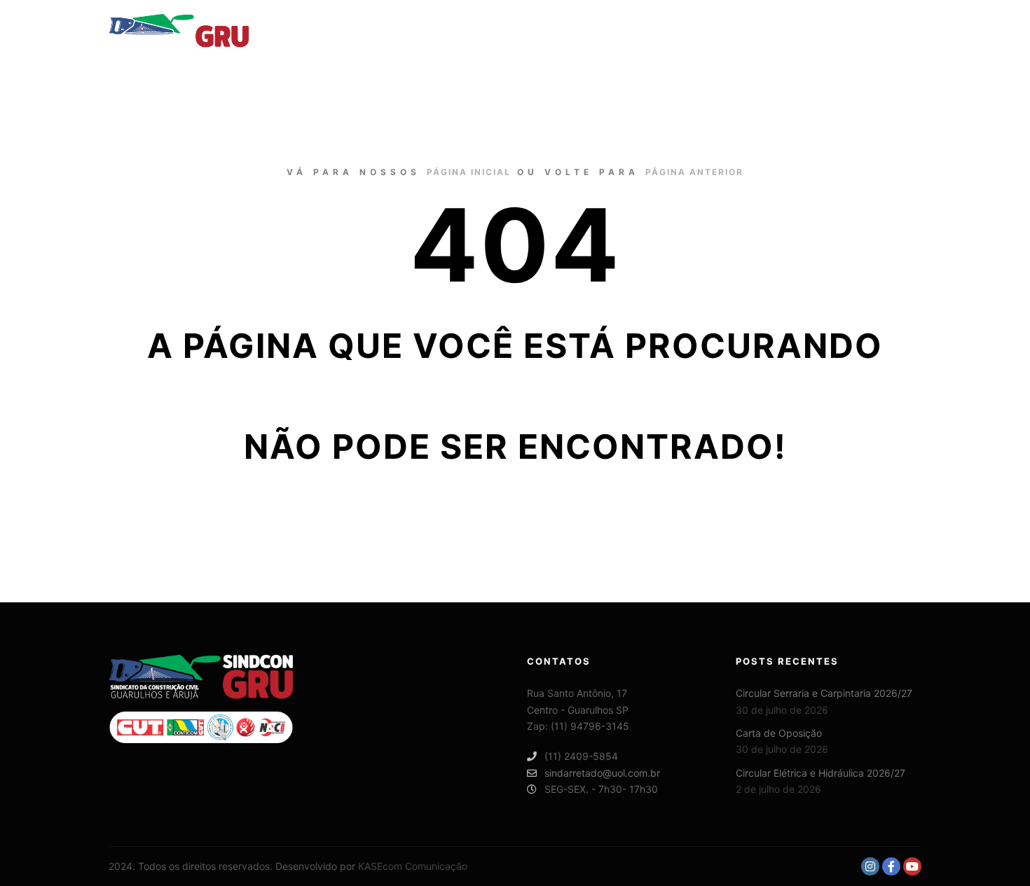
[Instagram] (870, 866)
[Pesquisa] (898, 31)
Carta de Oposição (779, 733)
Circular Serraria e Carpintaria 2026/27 (824, 693)
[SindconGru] (179, 31)
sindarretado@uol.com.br (602, 773)
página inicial (469, 172)
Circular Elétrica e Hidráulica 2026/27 (820, 773)
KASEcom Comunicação (412, 866)
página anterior (694, 172)
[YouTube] (912, 866)
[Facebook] (891, 866)
